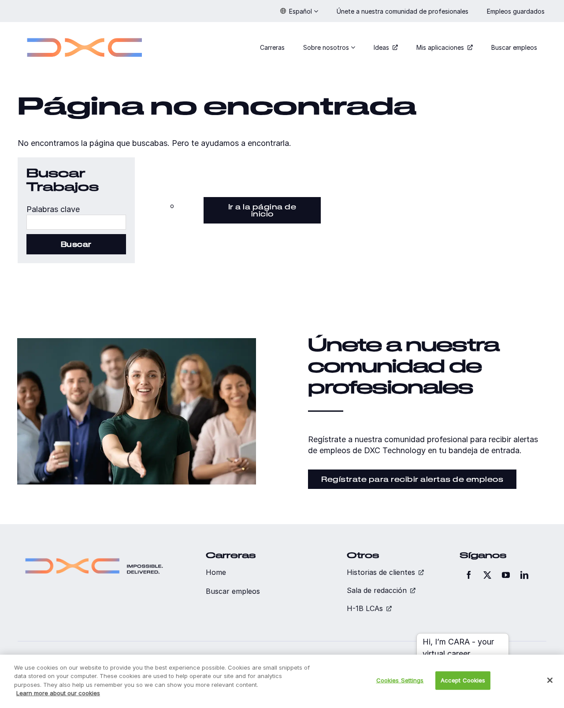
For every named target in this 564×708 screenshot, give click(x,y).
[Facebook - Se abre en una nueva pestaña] (468, 574)
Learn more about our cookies (58, 693)
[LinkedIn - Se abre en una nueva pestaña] (524, 574)
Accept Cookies (463, 680)
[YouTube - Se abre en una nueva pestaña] (505, 574)
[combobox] (76, 222)
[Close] (550, 680)
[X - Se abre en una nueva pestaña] (487, 574)
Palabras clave (53, 209)
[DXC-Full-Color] (85, 32)
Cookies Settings (400, 680)
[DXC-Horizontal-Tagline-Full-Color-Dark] (94, 554)
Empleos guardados (516, 11)
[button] (299, 11)
